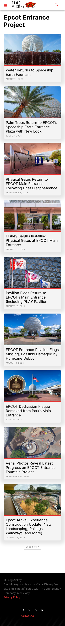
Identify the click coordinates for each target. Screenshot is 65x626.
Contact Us (27, 615)
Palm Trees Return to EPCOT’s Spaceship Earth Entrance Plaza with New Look (31, 126)
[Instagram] (35, 610)
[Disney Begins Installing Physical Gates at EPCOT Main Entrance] (32, 217)
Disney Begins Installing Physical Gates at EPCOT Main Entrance (32, 240)
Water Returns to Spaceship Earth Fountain (29, 72)
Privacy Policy (12, 597)
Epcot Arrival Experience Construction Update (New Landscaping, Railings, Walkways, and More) (28, 526)
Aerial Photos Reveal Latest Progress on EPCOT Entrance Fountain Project (31, 467)
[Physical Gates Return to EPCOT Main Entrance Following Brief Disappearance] (32, 160)
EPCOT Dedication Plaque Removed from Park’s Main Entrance (28, 410)
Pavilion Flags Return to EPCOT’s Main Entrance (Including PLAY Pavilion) (27, 297)
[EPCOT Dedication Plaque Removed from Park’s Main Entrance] (32, 387)
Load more (31, 546)
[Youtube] (42, 610)
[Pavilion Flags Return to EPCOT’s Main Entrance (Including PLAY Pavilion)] (32, 274)
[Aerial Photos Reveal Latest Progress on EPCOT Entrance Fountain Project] (32, 444)
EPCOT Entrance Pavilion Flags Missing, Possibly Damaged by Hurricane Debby (32, 354)
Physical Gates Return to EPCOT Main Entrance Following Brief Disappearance (31, 183)
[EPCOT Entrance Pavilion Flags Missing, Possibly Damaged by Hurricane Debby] (32, 331)
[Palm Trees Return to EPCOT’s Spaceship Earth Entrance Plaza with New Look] (32, 103)
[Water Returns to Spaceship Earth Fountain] (32, 51)
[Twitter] (29, 610)
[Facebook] (23, 610)
